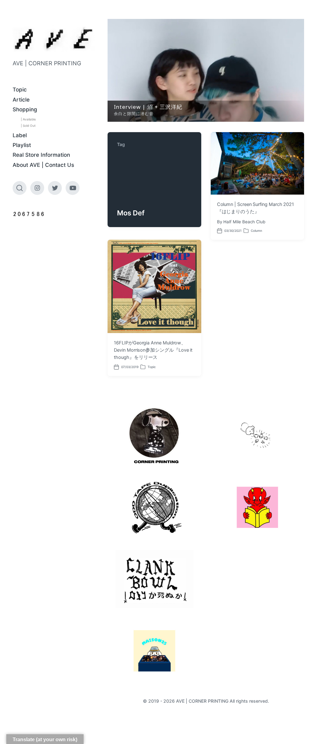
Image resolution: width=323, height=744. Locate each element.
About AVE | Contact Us (43, 165)
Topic (20, 89)
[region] (206, 70)
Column (256, 230)
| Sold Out (28, 125)
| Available (28, 119)
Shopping (25, 109)
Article (21, 100)
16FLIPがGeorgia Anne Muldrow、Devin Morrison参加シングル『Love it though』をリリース (153, 350)
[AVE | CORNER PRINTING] (54, 39)
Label (20, 135)
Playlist (22, 145)
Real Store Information (41, 155)
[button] (206, 70)
